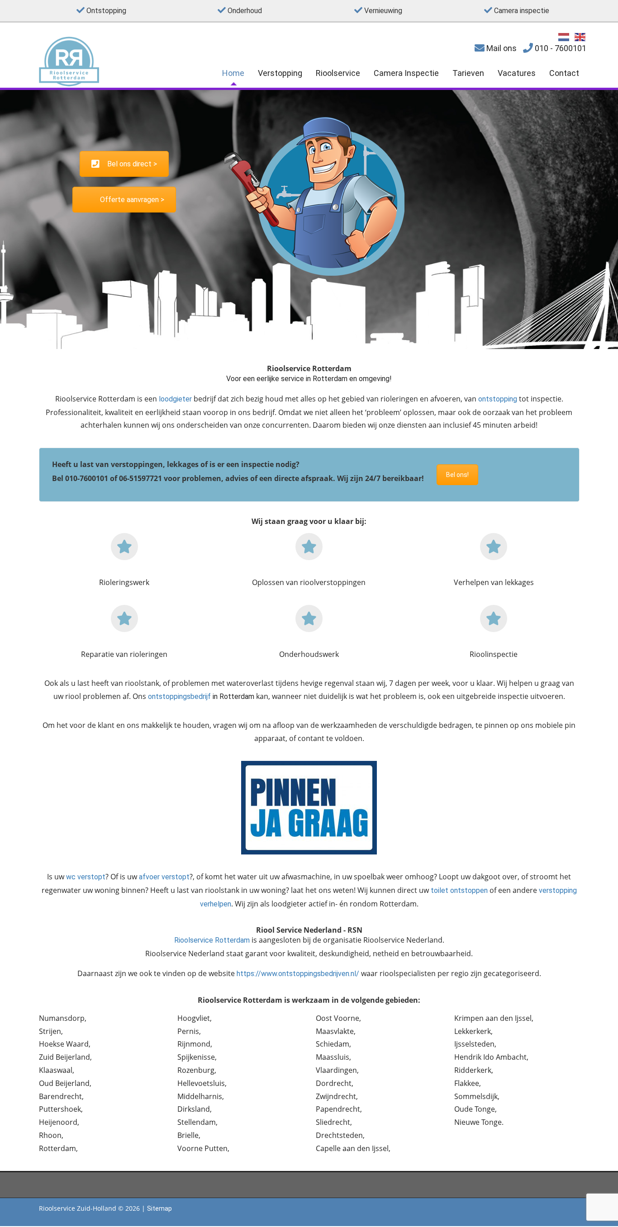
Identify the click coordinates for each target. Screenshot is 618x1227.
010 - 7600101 (559, 48)
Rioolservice (338, 73)
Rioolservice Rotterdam (212, 940)
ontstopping (497, 399)
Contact (564, 73)
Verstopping (280, 73)
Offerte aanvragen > (132, 199)
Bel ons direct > (132, 164)
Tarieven (468, 73)
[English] (580, 36)
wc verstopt (85, 877)
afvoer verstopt (164, 877)
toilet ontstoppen (459, 890)
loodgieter (175, 399)
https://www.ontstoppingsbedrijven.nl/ (298, 973)
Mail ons (501, 48)
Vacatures (517, 73)
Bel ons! (457, 474)
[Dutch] (564, 36)
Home (233, 73)
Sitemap (159, 1208)
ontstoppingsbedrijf (179, 696)
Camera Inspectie (406, 73)
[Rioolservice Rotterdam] (69, 84)
